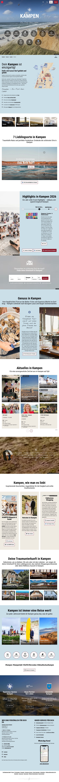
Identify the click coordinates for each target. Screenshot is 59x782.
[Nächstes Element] (44, 174)
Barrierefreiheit (41, 773)
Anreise (12, 279)
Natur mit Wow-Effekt (12, 97)
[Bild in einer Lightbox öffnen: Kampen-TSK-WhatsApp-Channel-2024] (44, 753)
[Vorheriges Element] (44, 152)
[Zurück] (22, 209)
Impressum (21, 773)
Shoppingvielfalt (17, 102)
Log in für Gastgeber (40, 734)
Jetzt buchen (45, 278)
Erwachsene (34, 279)
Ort (26, 279)
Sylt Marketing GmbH (7, 772)
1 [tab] (44, 166)
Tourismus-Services (28, 772)
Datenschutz (26, 773)
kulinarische (12, 104)
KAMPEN (3, 526)
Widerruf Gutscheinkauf (33, 773)
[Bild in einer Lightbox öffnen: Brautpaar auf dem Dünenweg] (29, 505)
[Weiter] (55, 209)
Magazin (10, 107)
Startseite (3, 56)
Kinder (40, 279)
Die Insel (7, 56)
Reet (18, 95)
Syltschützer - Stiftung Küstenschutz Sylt (48, 772)
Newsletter (16, 773)
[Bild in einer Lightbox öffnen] (32, 216)
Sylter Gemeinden (36, 772)
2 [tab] (44, 171)
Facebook (5, 752)
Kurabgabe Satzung (40, 737)
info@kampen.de (8, 748)
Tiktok (5, 756)
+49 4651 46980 (7, 743)
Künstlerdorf (13, 100)
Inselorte (11, 56)
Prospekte (22, 772)
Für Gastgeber (17, 772)
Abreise (19, 279)
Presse (12, 772)
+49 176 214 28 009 (10, 746)
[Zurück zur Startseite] (2, 2)
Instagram (5, 754)
